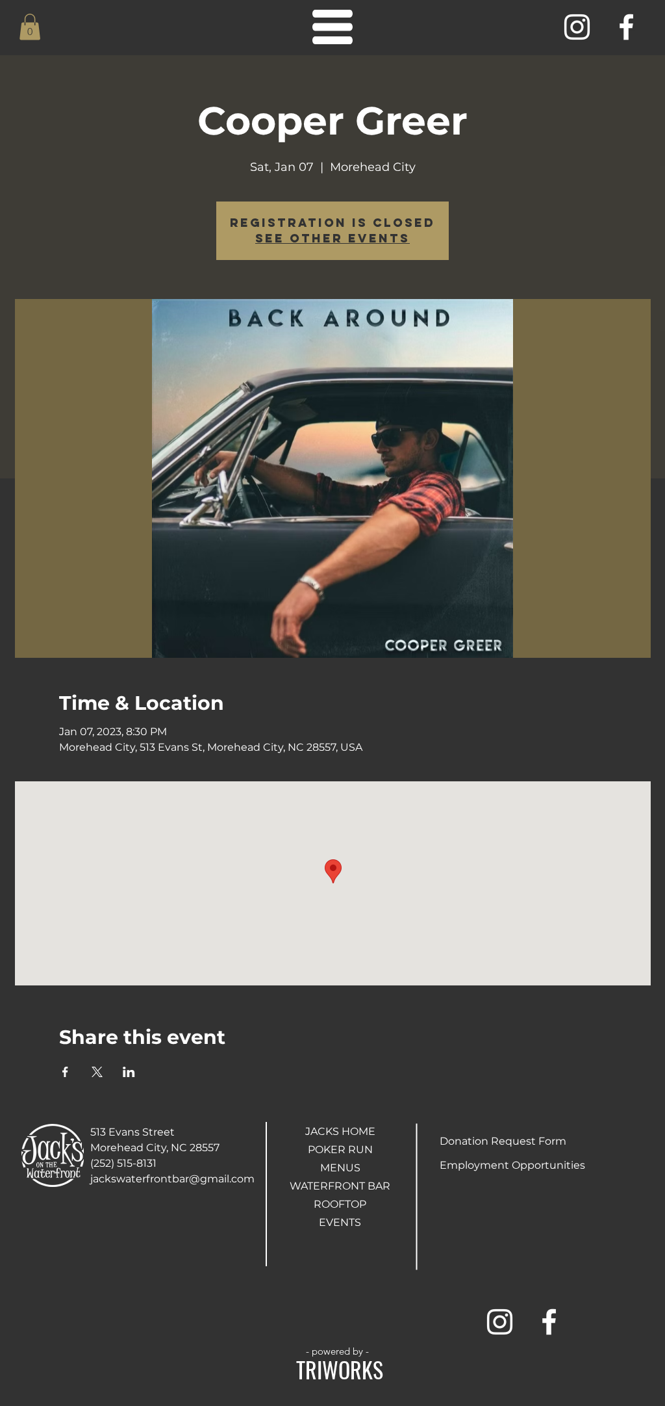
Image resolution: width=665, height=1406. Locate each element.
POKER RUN (340, 1149)
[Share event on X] (97, 1072)
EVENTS (340, 1222)
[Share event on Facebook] (65, 1072)
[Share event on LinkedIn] (129, 1072)
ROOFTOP (340, 1204)
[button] (30, 27)
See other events (332, 238)
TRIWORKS (339, 1369)
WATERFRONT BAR (340, 1186)
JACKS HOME (340, 1131)
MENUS (340, 1168)
